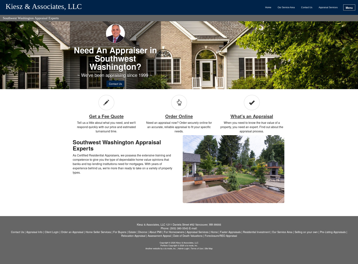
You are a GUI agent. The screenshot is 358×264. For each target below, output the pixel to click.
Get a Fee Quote (106, 116)
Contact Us (306, 7)
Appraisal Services (328, 7)
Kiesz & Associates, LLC (44, 7)
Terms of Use (197, 248)
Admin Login (183, 248)
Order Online (179, 116)
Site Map (209, 248)
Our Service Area (286, 7)
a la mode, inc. (169, 248)
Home (268, 7)
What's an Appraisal (251, 116)
